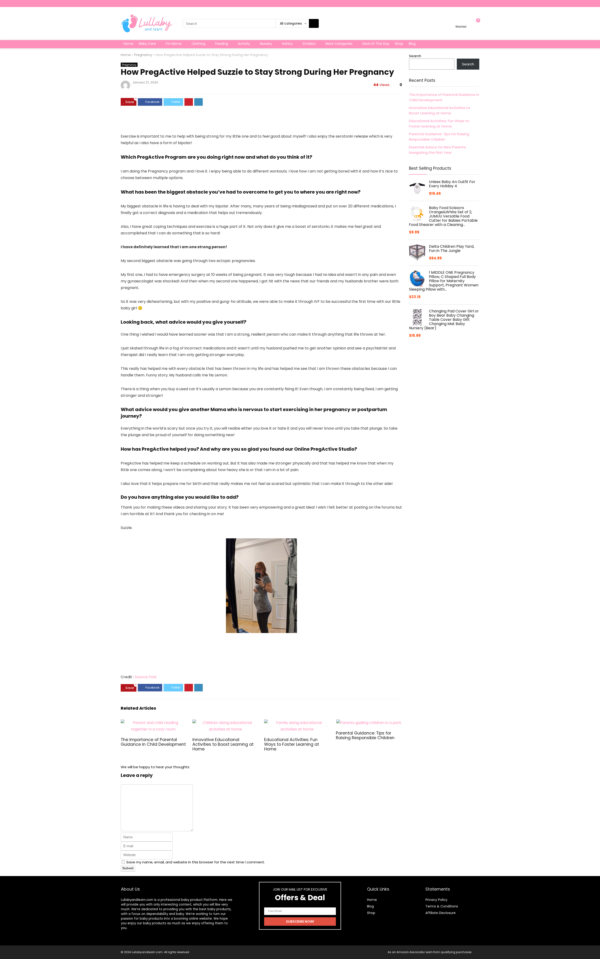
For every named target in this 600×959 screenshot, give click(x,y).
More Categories (338, 43)
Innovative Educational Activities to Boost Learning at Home (223, 744)
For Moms (174, 43)
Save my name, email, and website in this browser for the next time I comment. (195, 862)
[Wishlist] (461, 21)
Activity (244, 43)
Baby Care (147, 43)
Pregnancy (143, 54)
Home (128, 43)
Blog (412, 43)
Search (415, 55)
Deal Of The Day (375, 43)
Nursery (266, 43)
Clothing (198, 43)
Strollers (309, 43)
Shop (399, 43)
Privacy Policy (436, 899)
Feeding (221, 43)
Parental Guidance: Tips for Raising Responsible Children (365, 735)
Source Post (146, 677)
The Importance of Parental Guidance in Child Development (153, 742)
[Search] (314, 23)
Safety (287, 43)
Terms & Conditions (441, 906)
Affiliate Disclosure (440, 912)
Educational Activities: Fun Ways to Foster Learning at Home (291, 744)
